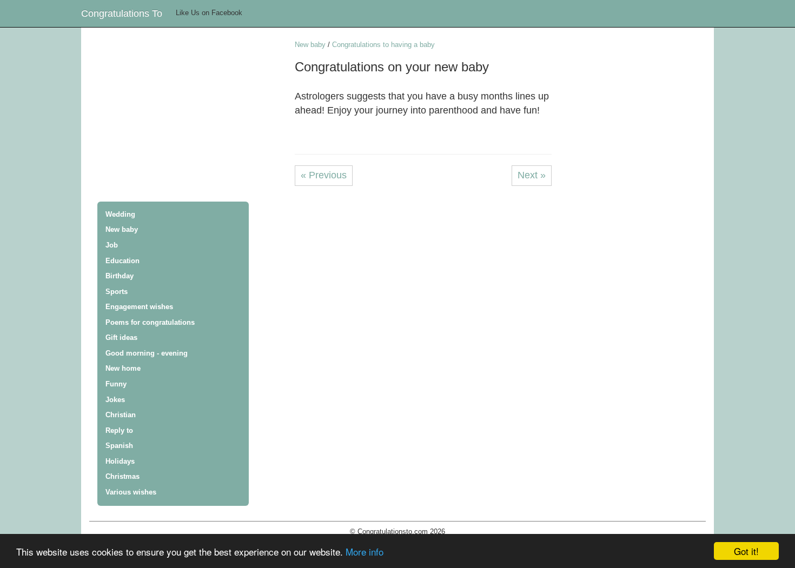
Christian (120, 415)
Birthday (119, 276)
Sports (116, 292)
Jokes (115, 400)
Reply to (119, 430)
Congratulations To (121, 13)
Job (111, 245)
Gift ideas (121, 337)
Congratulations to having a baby (383, 45)
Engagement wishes (139, 307)
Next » (532, 175)
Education (122, 261)
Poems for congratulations (150, 322)
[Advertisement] (192, 115)
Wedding (120, 214)
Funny (116, 384)
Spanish (119, 446)
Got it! (746, 551)
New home (123, 368)
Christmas (122, 476)
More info (364, 551)
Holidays (120, 461)
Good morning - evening (146, 353)
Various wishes (130, 492)
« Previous (324, 175)
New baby (121, 229)
